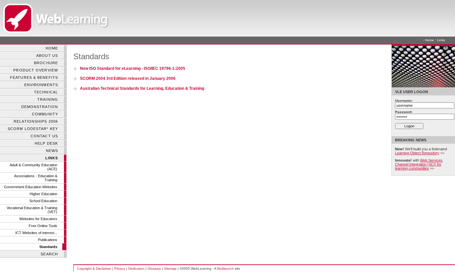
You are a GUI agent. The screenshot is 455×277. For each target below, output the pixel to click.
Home (429, 40)
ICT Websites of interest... (36, 233)
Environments (41, 85)
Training (47, 99)
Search (49, 254)
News (52, 151)
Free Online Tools (43, 226)
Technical (46, 92)
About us (47, 56)
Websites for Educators (38, 219)
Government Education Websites (30, 187)
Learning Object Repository (417, 153)
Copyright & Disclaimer (94, 268)
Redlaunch (225, 268)
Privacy (119, 268)
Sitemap (170, 268)
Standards (48, 247)
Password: (403, 112)
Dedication (136, 268)
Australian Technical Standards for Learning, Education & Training (142, 88)
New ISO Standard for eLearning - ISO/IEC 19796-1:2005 (132, 68)
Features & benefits (34, 77)
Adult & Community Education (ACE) (33, 167)
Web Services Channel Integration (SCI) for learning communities (419, 164)
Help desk (46, 143)
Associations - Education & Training (35, 178)
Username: (404, 100)
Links (441, 40)
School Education (43, 201)
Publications (47, 240)
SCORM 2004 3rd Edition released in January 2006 (128, 78)
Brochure (46, 63)
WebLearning (16, 18)
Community (45, 114)
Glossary (154, 268)
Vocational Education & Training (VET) (32, 210)
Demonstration (39, 107)
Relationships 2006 (36, 121)
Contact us (44, 136)
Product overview (35, 70)
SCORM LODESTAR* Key (33, 129)
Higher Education (43, 194)
